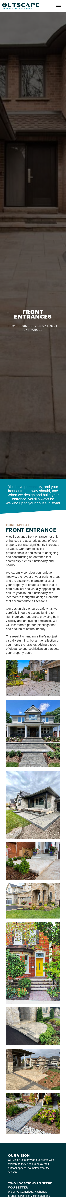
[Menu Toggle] (58, 5)
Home (13, 326)
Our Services (32, 326)
